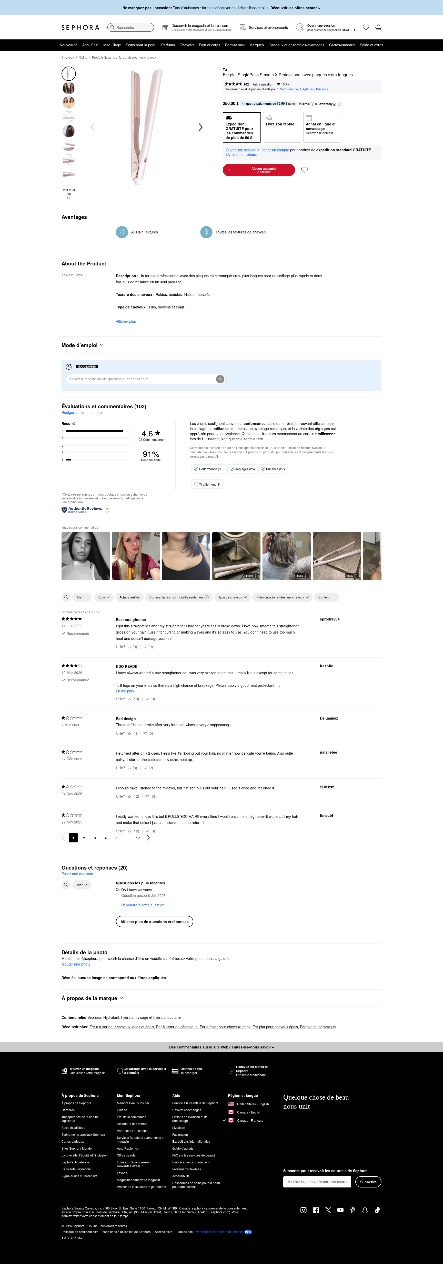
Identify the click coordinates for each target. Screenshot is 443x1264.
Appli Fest (90, 44)
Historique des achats (132, 1123)
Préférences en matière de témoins (219, 1232)
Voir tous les (69, 193)
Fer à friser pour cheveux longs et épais (121, 1026)
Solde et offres (371, 44)
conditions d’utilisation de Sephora (127, 1231)
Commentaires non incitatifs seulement (176, 597)
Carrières (68, 1110)
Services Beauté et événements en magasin (141, 1139)
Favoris (122, 1173)
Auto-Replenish (128, 1148)
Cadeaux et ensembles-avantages (296, 44)
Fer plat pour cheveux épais (275, 1026)
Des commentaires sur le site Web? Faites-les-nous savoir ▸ (221, 1046)
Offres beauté (126, 1155)
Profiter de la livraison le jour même (141, 1186)
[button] (312, 104)
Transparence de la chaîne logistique (80, 1119)
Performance (289, 89)
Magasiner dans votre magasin (138, 1179)
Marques (256, 44)
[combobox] (130, 27)
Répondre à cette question (142, 904)
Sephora (94, 1017)
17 (138, 837)
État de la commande (131, 1117)
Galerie (122, 1110)
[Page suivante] (148, 837)
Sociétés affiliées (73, 1127)
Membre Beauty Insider (133, 1103)
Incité (249, 575)
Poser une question (77, 873)
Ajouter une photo (76, 964)
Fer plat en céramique (318, 1026)
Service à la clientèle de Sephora (195, 1103)
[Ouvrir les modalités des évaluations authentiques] (107, 510)
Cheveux (187, 44)
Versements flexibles (186, 1169)
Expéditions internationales (191, 1141)
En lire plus (125, 690)
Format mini (235, 44)
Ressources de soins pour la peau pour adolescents (196, 1185)
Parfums (168, 44)
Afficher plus (126, 321)
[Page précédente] (63, 837)
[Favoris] (366, 27)
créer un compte (276, 150)
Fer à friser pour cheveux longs (225, 1026)
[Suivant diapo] (200, 127)
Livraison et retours (241, 154)
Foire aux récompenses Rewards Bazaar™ (133, 1164)
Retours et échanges (186, 1110)
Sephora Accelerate (75, 1162)
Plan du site (184, 1231)
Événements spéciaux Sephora (83, 1134)
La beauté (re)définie (76, 1169)
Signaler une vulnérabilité (79, 1176)
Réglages (307, 89)
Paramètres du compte (132, 1130)
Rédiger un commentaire (82, 412)
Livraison (178, 1127)
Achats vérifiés (129, 597)
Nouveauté (68, 44)
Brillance (322, 89)
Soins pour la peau (141, 44)
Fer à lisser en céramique (177, 1026)
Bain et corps (209, 44)
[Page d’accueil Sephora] (80, 27)
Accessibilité (181, 1176)
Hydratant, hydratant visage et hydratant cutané (142, 1017)
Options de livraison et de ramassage (190, 1119)
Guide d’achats (182, 1148)
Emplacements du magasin (191, 1162)
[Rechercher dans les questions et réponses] (66, 885)
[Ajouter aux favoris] (304, 170)
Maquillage (112, 44)
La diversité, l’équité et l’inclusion (85, 1155)
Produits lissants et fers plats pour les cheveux (124, 57)
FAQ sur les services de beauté (193, 1155)
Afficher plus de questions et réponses (154, 921)
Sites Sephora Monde (77, 1148)
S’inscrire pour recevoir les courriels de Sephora (325, 1171)
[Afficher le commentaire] (86, 556)
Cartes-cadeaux (342, 44)
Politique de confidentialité (80, 1231)
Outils (83, 57)
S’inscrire (368, 1181)
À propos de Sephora (76, 1103)
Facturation (180, 1134)
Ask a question (263, 84)
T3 (225, 70)
